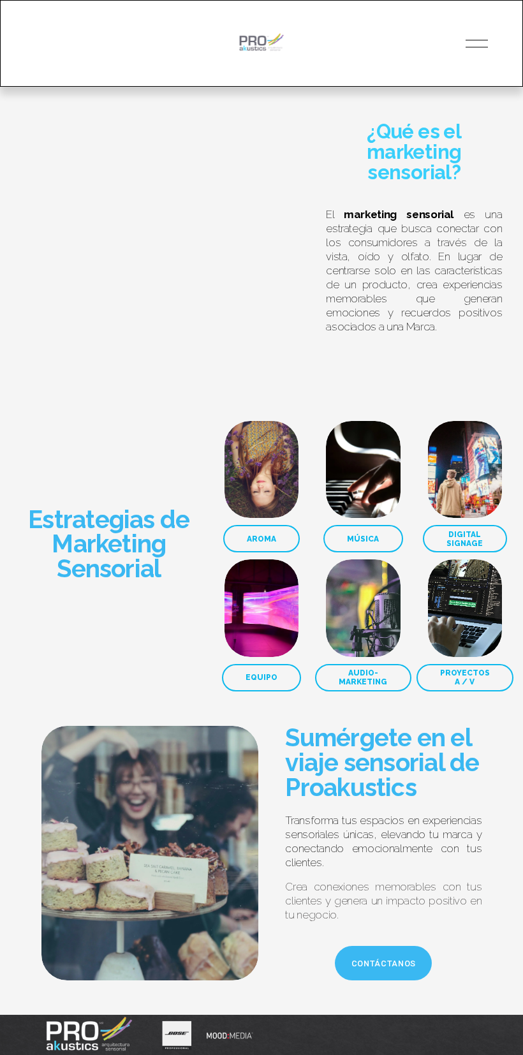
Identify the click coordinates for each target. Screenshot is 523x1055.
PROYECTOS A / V (465, 677)
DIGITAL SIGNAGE (464, 539)
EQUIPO (261, 677)
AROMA (261, 539)
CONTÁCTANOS (383, 963)
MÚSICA (363, 539)
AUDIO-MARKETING (363, 677)
